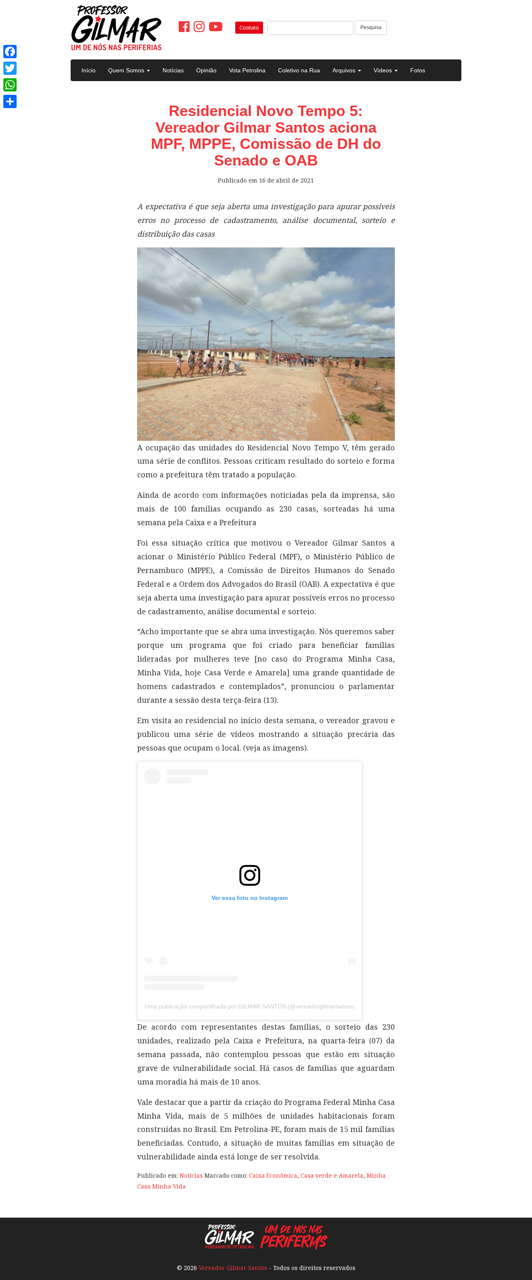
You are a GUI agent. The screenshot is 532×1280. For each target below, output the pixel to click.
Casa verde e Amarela (331, 1175)
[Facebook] (10, 51)
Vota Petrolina (247, 70)
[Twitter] (10, 68)
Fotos (417, 70)
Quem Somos (127, 70)
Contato (249, 27)
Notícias (173, 70)
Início (88, 70)
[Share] (10, 101)
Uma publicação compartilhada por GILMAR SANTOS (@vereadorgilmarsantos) (250, 1006)
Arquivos (344, 70)
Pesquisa (371, 27)
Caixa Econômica (273, 1175)
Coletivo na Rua (299, 70)
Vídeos (384, 70)
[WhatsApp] (10, 85)
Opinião (206, 70)
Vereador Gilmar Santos (233, 1268)
